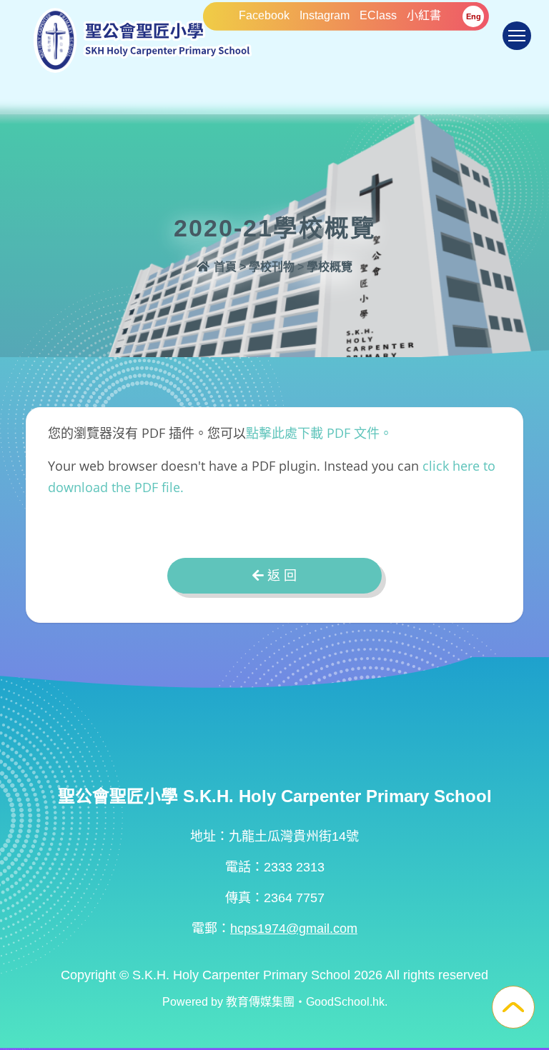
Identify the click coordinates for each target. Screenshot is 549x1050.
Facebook (264, 15)
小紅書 (424, 15)
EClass (378, 15)
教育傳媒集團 (260, 1002)
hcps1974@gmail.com (293, 928)
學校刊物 (272, 267)
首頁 (224, 267)
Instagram (325, 15)
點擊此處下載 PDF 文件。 (319, 432)
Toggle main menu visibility (517, 35)
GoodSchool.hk (345, 1002)
